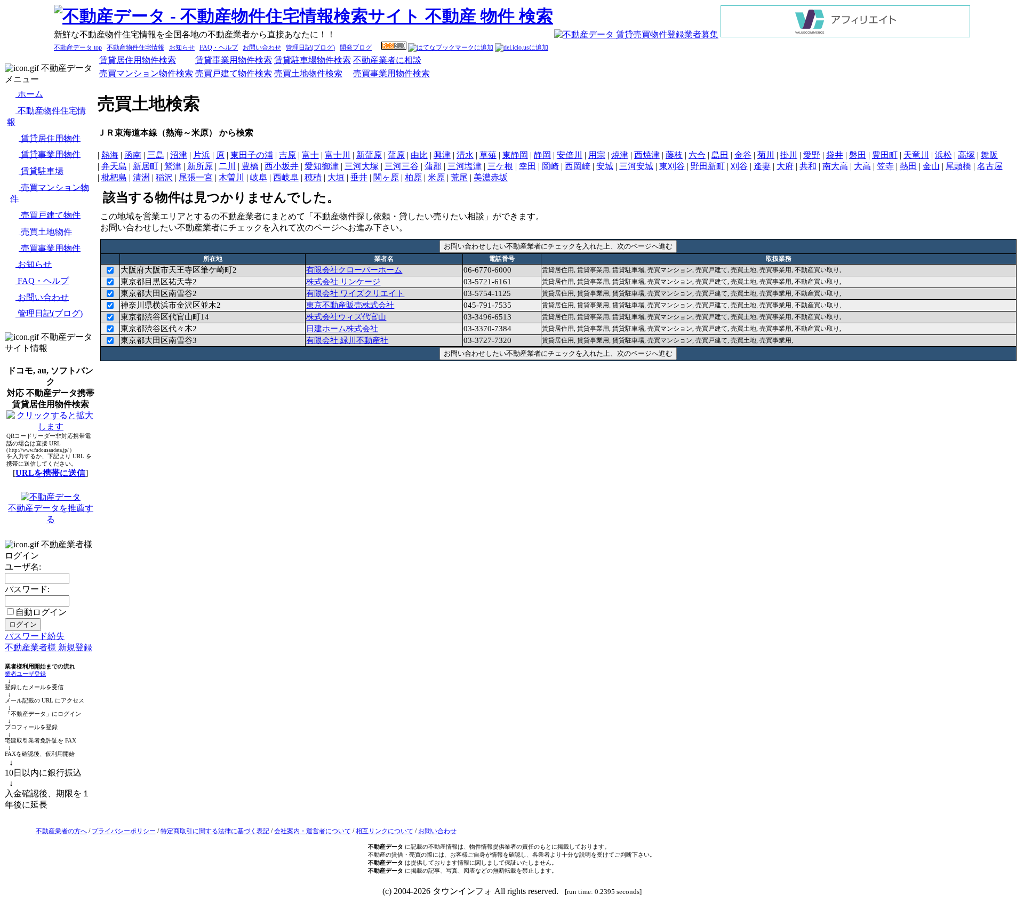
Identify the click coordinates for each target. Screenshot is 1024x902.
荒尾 (459, 177)
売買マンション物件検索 (146, 73)
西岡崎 (577, 166)
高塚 (966, 154)
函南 (132, 154)
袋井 (834, 154)
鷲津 (172, 166)
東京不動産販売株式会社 (350, 305)
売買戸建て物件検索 (233, 73)
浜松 (943, 154)
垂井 (358, 177)
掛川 (788, 154)
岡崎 (550, 166)
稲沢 (164, 177)
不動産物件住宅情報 (135, 47)
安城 (604, 166)
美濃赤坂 (491, 177)
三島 (155, 154)
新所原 (200, 166)
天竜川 (916, 154)
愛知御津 (322, 166)
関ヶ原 (386, 177)
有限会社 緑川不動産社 (347, 340)
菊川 (765, 154)
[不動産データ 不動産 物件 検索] (303, 16)
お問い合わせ (262, 47)
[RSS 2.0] (393, 47)
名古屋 (990, 166)
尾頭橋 (958, 166)
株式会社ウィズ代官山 (346, 317)
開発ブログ (356, 47)
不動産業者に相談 (387, 60)
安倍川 (569, 154)
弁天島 (114, 166)
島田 (720, 154)
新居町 (145, 166)
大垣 (336, 177)
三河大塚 (362, 166)
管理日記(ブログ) (310, 47)
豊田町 (885, 154)
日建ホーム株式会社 (342, 328)
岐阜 (258, 177)
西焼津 (647, 154)
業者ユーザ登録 (25, 674)
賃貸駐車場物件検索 (312, 60)
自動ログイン (41, 612)
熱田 (908, 166)
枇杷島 (114, 177)
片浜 (201, 154)
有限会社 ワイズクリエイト (355, 293)
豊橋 (250, 166)
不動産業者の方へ (61, 831)
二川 (227, 166)
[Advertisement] (558, 388)
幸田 (527, 166)
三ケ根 (500, 166)
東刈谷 (672, 166)
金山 (931, 166)
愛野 (811, 154)
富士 (310, 154)
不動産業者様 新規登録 (48, 647)
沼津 (178, 154)
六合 (697, 154)
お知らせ (182, 47)
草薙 (488, 154)
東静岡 (515, 154)
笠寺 (885, 166)
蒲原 (396, 154)
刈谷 (739, 166)
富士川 (337, 154)
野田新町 (708, 166)
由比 (419, 154)
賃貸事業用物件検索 (233, 60)
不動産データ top (78, 47)
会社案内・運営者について (312, 831)
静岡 (542, 154)
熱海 (109, 154)
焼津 (619, 154)
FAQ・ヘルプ (218, 47)
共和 (808, 166)
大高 (862, 166)
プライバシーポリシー (124, 831)
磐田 (857, 154)
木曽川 (231, 177)
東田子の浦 (251, 154)
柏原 (413, 177)
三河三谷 (402, 166)
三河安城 (636, 166)
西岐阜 (286, 177)
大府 (785, 166)
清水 (465, 154)
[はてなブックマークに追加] (450, 47)
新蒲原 (369, 154)
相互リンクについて (384, 831)
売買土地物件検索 (308, 73)
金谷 (742, 154)
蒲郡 (433, 166)
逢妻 (762, 166)
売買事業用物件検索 (391, 73)
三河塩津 (464, 166)
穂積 (313, 177)
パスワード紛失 (35, 636)
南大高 (835, 166)
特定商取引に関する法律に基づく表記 (215, 831)
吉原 (287, 154)
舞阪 (989, 154)
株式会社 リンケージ (343, 281)
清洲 (141, 177)
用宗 (596, 154)
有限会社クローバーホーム (354, 270)
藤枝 (674, 154)
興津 (442, 154)
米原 (436, 177)
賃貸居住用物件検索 (137, 60)
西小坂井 (282, 166)
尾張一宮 (196, 177)
